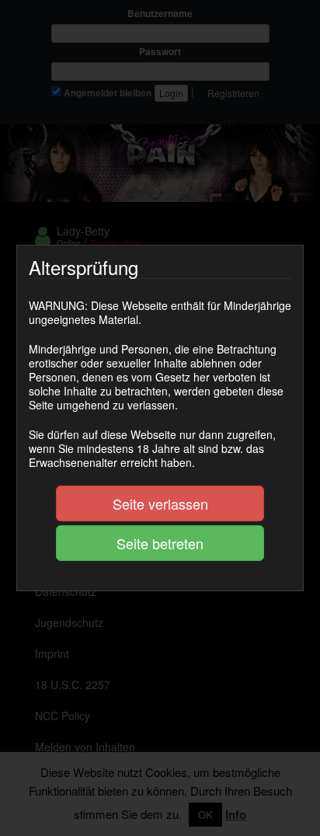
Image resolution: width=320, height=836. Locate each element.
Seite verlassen (160, 503)
